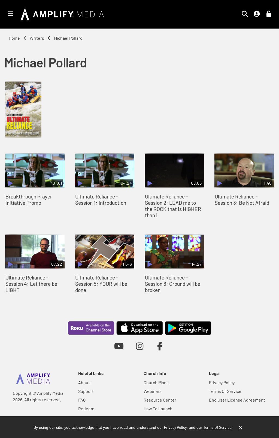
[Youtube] (119, 346)
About (84, 382)
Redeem (86, 408)
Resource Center (160, 399)
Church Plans (156, 382)
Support (86, 391)
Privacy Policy (222, 382)
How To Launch (158, 408)
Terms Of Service (225, 391)
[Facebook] (160, 346)
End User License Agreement (237, 399)
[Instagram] (139, 346)
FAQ (82, 399)
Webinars (153, 391)
